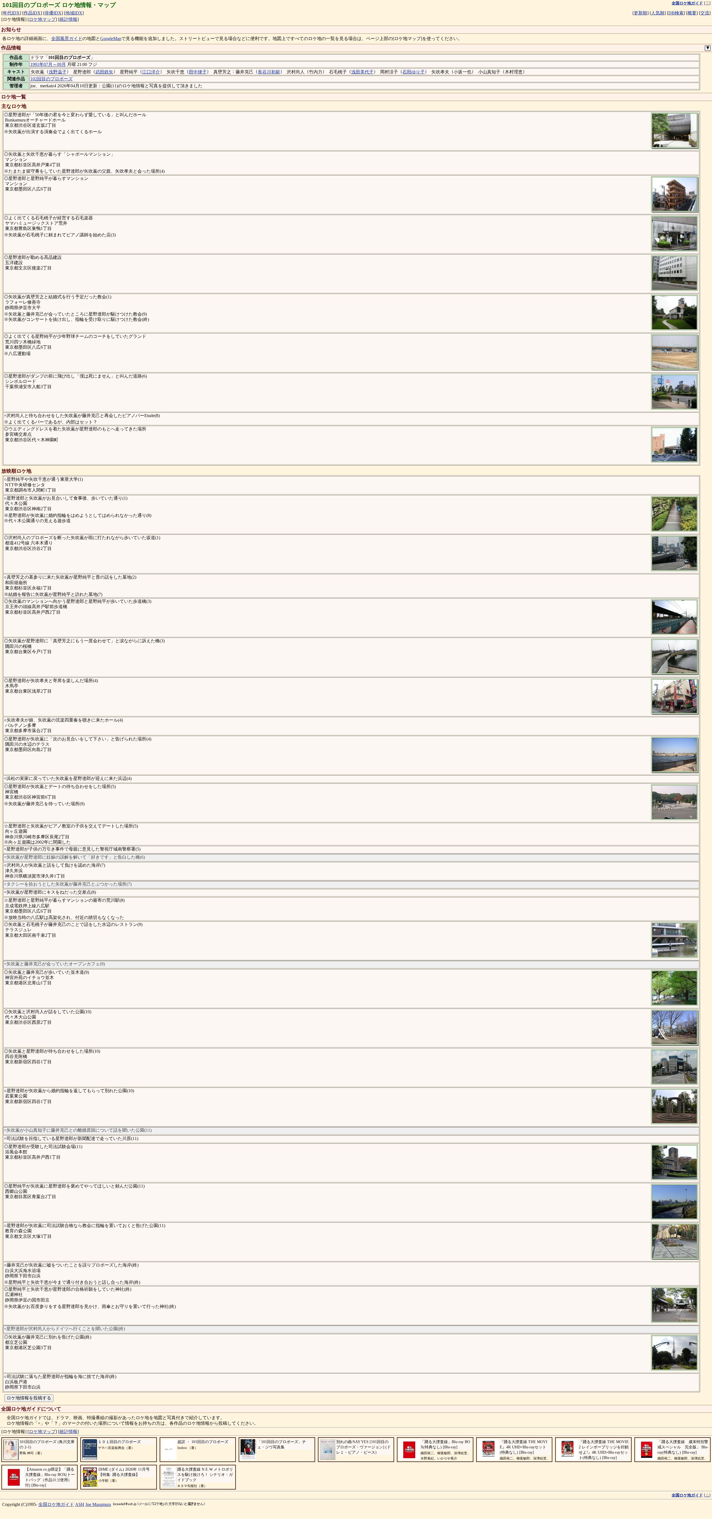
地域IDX (73, 13)
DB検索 (676, 13)
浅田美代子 (362, 72)
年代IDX (11, 13)
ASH (79, 1504)
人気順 (657, 13)
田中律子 (198, 72)
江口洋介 (151, 72)
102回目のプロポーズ (51, 78)
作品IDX (32, 13)
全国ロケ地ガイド (56, 1504)
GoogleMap (110, 38)
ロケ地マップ (42, 19)
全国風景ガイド (66, 38)
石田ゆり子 (413, 72)
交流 (704, 13)
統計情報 (68, 19)
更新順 (640, 13)
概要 (692, 13)
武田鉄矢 (104, 72)
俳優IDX (52, 13)
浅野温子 (57, 72)
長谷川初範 (269, 72)
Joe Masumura (98, 1504)
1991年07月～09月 (48, 64)
